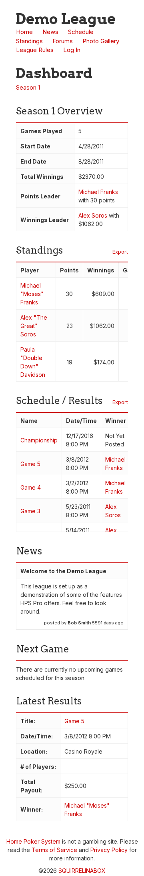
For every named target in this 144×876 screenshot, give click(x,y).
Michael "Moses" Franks (32, 294)
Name (29, 420)
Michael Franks (98, 191)
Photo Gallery (100, 41)
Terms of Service (54, 849)
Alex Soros (92, 215)
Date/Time (81, 420)
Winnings (100, 270)
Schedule (81, 32)
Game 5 (30, 463)
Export (120, 251)
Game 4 (30, 487)
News (50, 32)
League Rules (35, 50)
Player (29, 270)
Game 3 (30, 511)
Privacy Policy (109, 849)
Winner (115, 420)
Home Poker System (33, 841)
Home (24, 32)
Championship (39, 440)
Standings (29, 41)
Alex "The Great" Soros (33, 326)
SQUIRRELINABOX (82, 870)
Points (69, 270)
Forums (62, 41)
